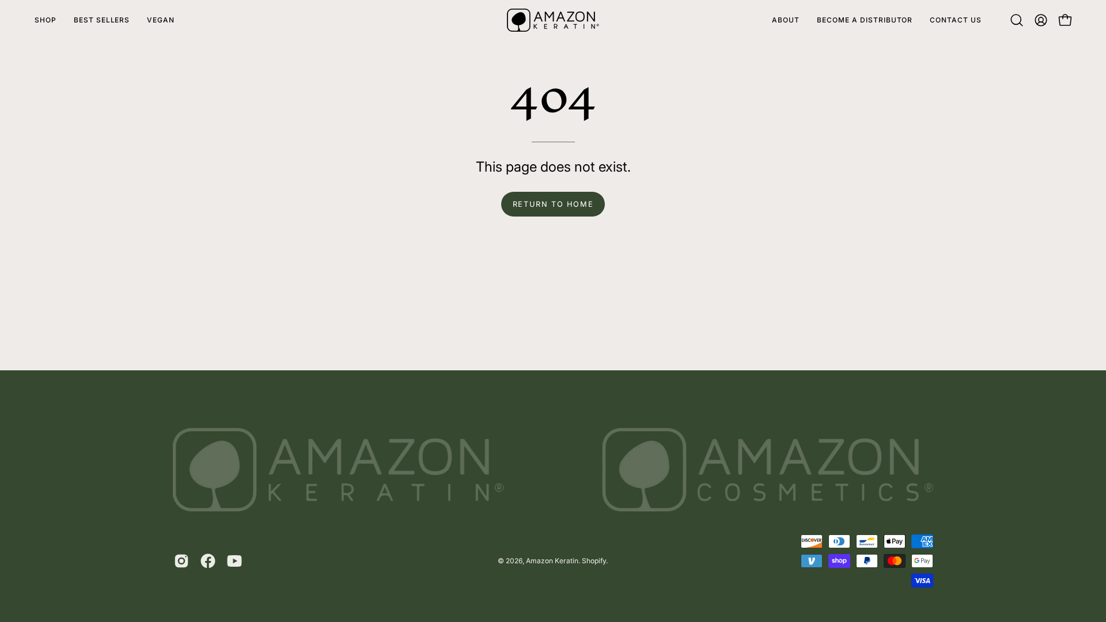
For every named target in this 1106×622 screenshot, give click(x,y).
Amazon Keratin (552, 560)
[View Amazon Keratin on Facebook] (208, 561)
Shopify (594, 560)
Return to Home (553, 204)
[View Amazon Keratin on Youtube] (234, 561)
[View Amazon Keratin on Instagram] (181, 561)
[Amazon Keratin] (553, 20)
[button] (1017, 20)
